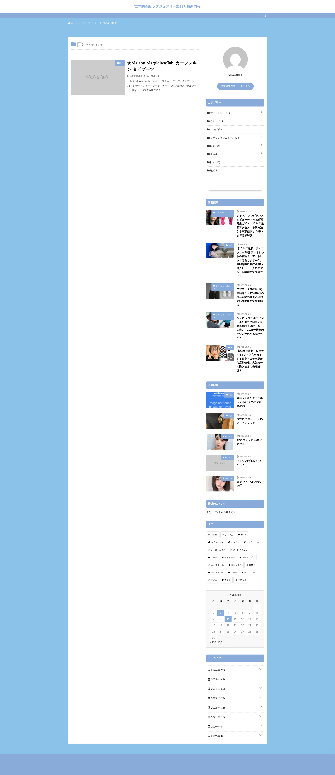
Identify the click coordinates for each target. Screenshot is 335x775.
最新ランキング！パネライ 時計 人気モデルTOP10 (250, 402)
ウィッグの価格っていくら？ (250, 463)
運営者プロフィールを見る (235, 86)
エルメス (235, 542)
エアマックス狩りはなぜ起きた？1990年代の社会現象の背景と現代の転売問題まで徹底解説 (250, 297)
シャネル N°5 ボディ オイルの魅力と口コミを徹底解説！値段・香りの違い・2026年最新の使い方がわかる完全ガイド (250, 328)
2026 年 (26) (217, 670)
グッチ (214, 557)
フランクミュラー (241, 550)
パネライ (242, 580)
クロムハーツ (250, 572)
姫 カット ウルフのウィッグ (250, 483)
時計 (215, 146)
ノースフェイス (218, 550)
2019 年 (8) (216, 736)
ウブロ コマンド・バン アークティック (250, 421)
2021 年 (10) (217, 717)
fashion (214, 535)
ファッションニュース (225, 138)
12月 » (221, 642)
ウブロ (227, 580)
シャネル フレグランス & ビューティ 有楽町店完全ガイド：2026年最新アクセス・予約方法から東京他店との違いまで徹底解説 (250, 225)
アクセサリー (220, 113)
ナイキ (244, 535)
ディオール (229, 557)
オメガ (214, 580)
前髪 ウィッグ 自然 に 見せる (249, 442)
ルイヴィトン (217, 542)
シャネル (229, 535)
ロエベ (252, 565)
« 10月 (213, 642)
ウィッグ (217, 121)
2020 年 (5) (216, 727)
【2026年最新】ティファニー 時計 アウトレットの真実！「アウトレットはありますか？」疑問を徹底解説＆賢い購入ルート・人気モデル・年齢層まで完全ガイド (250, 262)
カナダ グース (217, 565)
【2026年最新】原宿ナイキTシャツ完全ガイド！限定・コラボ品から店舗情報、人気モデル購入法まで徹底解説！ (250, 361)
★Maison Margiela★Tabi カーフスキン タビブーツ (162, 66)
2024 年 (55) (217, 689)
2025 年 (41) (217, 679)
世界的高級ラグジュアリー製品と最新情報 (167, 6)
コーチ (234, 572)
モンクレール (252, 542)
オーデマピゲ (248, 557)
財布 (215, 162)
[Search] (264, 15)
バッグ (216, 129)
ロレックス (236, 565)
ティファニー (217, 572)
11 (228, 619)
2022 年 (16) (217, 708)
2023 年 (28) (217, 698)
